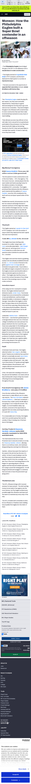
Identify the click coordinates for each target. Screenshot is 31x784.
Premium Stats (5, 703)
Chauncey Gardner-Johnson (12, 443)
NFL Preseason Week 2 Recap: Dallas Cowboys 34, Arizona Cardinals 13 (13, 534)
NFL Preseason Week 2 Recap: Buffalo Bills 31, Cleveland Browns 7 (15, 558)
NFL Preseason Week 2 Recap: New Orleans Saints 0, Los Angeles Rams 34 (15, 544)
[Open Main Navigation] (2, 14)
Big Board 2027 (5, 713)
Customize (14, 780)
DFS (2, 682)
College (3, 684)
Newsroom (4, 668)
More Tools (15, 638)
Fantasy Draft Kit (5, 709)
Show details (22, 769)
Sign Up (15, 654)
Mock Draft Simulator (6, 716)
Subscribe (3, 731)
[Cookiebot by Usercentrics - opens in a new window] (22, 740)
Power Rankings (5, 705)
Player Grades (4, 700)
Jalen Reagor (24, 246)
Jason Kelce (24, 356)
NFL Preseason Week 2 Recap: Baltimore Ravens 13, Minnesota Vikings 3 (14, 563)
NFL (3, 1)
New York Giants (18, 397)
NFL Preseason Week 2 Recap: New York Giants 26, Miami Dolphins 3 (14, 549)
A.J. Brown (13, 238)
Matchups (3, 707)
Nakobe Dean (13, 315)
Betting (3, 678)
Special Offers (5, 733)
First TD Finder (5, 696)
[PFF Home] (6, 14)
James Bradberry (7, 399)
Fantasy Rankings (6, 711)
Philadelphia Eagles (11, 99)
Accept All (15, 774)
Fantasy (3, 680)
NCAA (2, 3)
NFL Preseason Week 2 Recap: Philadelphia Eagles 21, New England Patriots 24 (15, 525)
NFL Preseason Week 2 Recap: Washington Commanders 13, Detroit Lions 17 (15, 554)
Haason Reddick (11, 171)
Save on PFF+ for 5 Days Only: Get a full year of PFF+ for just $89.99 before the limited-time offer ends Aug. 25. (15, 8)
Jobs (2, 666)
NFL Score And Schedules (8, 698)
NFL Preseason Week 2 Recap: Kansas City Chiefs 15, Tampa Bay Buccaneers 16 (15, 530)
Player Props (4, 694)
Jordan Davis (16, 293)
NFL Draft (3, 686)
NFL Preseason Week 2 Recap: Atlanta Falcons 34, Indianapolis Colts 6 (13, 568)
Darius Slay (13, 412)
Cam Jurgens (16, 352)
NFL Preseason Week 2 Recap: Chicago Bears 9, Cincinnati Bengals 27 (14, 539)
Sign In (27, 14)
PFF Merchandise (5, 735)
